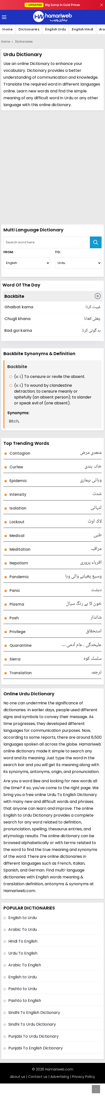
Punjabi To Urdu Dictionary (33, 1036)
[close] (101, 5)
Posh (14, 618)
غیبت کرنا (93, 307)
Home (7, 29)
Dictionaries (29, 29)
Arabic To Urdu (22, 929)
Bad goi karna (18, 330)
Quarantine (21, 645)
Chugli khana (17, 319)
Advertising (59, 1076)
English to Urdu (22, 918)
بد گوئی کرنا (91, 330)
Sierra (15, 659)
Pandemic (19, 576)
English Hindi (82, 29)
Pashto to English (24, 1000)
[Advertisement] (52, 167)
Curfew (16, 467)
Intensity (18, 494)
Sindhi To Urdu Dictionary (32, 1024)
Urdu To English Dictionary (72, 794)
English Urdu (55, 29)
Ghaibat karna (18, 307)
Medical (17, 535)
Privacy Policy (83, 1076)
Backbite (14, 296)
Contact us (37, 1076)
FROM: (8, 252)
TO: (58, 252)
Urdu (68, 98)
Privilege (17, 631)
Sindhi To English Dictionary (34, 1012)
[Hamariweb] (52, 17)
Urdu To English (22, 953)
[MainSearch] (96, 242)
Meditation (20, 549)
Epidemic (18, 480)
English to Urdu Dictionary (27, 815)
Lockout (17, 521)
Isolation (18, 508)
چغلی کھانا (92, 319)
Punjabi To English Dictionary (35, 1048)
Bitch (14, 421)
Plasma (17, 604)
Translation (21, 672)
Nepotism (19, 563)
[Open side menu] (3, 17)
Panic (15, 590)
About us (17, 1076)
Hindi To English (22, 941)
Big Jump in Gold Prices (54, 5)
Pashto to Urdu (22, 989)
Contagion (20, 453)
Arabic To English (24, 965)
